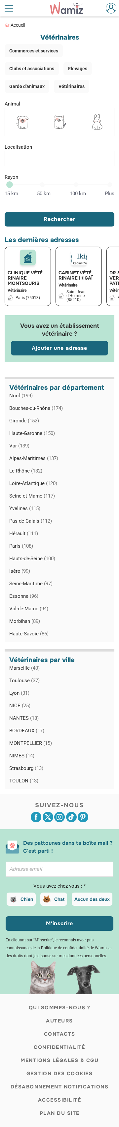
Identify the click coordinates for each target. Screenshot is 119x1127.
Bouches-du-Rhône (36, 408)
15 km (11, 194)
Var (19, 446)
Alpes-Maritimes (33, 458)
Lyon (19, 693)
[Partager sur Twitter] (48, 817)
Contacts (59, 1034)
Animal (12, 104)
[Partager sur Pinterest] (83, 817)
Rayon (11, 177)
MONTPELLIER (30, 743)
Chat (59, 899)
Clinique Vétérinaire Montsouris (26, 278)
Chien (26, 899)
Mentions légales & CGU (59, 1060)
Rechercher (59, 219)
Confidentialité (59, 1047)
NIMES (21, 756)
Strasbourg (26, 768)
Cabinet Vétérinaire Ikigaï (76, 275)
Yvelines (24, 508)
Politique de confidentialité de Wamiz (74, 948)
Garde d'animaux (27, 86)
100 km (78, 194)
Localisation (18, 147)
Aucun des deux (92, 899)
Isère (19, 571)
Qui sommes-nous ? (60, 1007)
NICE (19, 706)
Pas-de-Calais (30, 521)
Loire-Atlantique (33, 483)
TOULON (23, 781)
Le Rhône (25, 471)
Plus (109, 194)
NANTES (24, 718)
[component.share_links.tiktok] (71, 817)
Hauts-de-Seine (32, 559)
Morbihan (24, 621)
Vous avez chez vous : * (59, 886)
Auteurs (59, 1021)
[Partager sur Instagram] (59, 817)
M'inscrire (59, 923)
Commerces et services (33, 50)
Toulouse (24, 681)
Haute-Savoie (29, 634)
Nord (21, 396)
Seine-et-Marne (32, 496)
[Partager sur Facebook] (36, 817)
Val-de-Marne (28, 609)
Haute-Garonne (32, 433)
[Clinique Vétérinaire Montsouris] (28, 257)
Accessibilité (59, 1100)
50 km (44, 194)
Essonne (23, 596)
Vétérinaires (72, 86)
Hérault (23, 533)
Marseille (24, 668)
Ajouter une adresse (59, 348)
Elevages (77, 68)
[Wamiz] (70, 8)
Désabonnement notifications (60, 1086)
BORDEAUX (26, 731)
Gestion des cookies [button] (59, 1073)
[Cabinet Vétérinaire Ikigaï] (79, 257)
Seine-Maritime (31, 584)
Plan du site (60, 1113)
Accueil (18, 25)
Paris (21, 546)
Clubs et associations (31, 68)
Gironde (24, 421)
